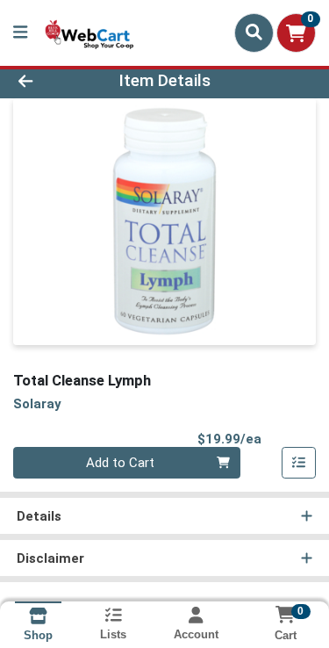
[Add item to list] (299, 463)
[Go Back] (51, 81)
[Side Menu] (20, 33)
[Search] (254, 32)
